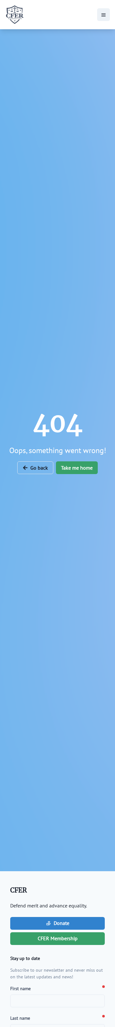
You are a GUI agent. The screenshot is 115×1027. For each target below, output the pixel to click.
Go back (39, 468)
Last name (20, 1018)
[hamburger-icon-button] (103, 14)
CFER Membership (58, 938)
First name (20, 988)
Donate (61, 923)
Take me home (77, 468)
